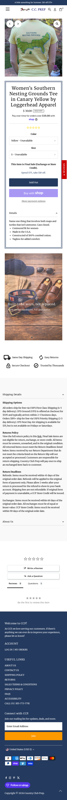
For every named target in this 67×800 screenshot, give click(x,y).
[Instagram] (10, 778)
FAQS (7, 694)
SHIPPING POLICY (14, 675)
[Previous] (10, 23)
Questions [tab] (33, 583)
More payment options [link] (34, 201)
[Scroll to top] (60, 791)
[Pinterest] (14, 778)
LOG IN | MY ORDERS (16, 649)
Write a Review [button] (35, 568)
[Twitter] (18, 778)
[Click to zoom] (57, 24)
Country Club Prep (34, 793)
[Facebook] (6, 778)
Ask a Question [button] (35, 576)
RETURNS (10, 679)
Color (33, 134)
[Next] (18, 23)
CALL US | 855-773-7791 (17, 703)
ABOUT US (10, 665)
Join (33, 736)
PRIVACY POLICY (14, 689)
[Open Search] (49, 9)
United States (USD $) (20, 749)
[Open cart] (60, 9)
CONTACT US (12, 670)
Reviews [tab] (13, 583)
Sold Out (33, 182)
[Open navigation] (8, 9)
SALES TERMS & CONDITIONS (21, 684)
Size (33, 148)
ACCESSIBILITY (13, 698)
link (39, 436)
